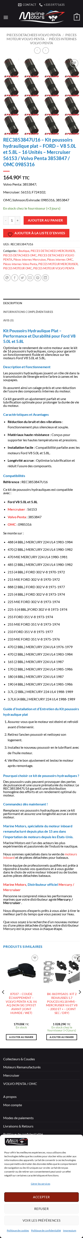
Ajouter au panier (45, 220)
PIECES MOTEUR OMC (17, 268)
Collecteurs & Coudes (19, 1059)
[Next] (79, 1000)
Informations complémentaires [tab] (28, 312)
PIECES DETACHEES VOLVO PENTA (34, 35)
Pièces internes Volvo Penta (20, 264)
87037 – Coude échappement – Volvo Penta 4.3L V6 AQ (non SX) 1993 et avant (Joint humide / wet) (21, 1003)
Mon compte (12, 1105)
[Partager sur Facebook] (14, 277)
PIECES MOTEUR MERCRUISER (58, 264)
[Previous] (3, 1000)
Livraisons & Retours (18, 1126)
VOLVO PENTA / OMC (20, 1084)
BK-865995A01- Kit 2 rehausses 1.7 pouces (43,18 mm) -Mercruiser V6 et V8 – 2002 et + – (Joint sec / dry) (61, 1003)
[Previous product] (45, 50)
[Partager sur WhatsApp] (7, 277)
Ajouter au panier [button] (21, 1037)
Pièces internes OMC (60, 259)
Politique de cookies (18, 1230)
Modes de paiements (18, 1118)
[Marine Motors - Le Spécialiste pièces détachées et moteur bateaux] (41, 17)
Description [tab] (12, 303)
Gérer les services (40, 1183)
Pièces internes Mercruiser (29, 259)
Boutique (24, 251)
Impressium (69, 1230)
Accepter (41, 1197)
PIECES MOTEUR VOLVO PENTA (42, 37)
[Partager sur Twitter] (22, 277)
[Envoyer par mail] (30, 277)
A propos (10, 1097)
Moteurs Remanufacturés (22, 1067)
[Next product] (37, 50)
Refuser (41, 1209)
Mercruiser (11, 1075)
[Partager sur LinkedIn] (45, 277)
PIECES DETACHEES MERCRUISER (53, 251)
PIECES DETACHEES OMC (20, 255)
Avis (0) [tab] (8, 320)
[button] (5, 17)
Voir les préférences (42, 1220)
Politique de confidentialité (46, 1230)
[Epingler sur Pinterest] (37, 277)
